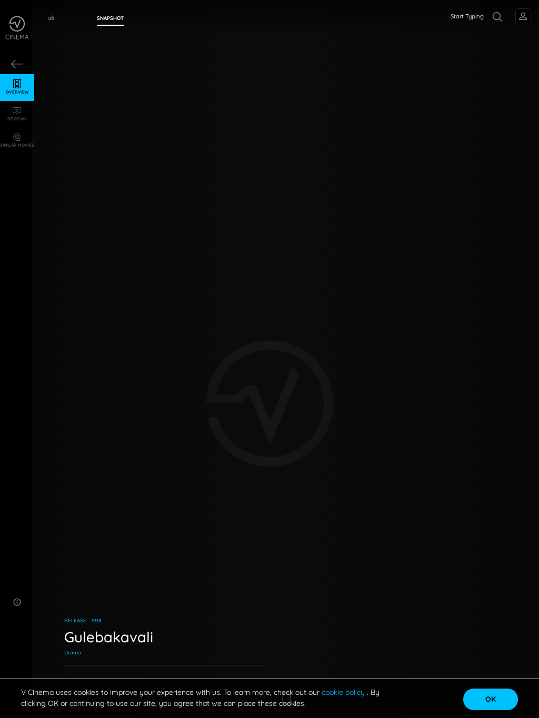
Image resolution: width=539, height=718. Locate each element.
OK (490, 699)
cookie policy (344, 692)
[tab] (110, 18)
